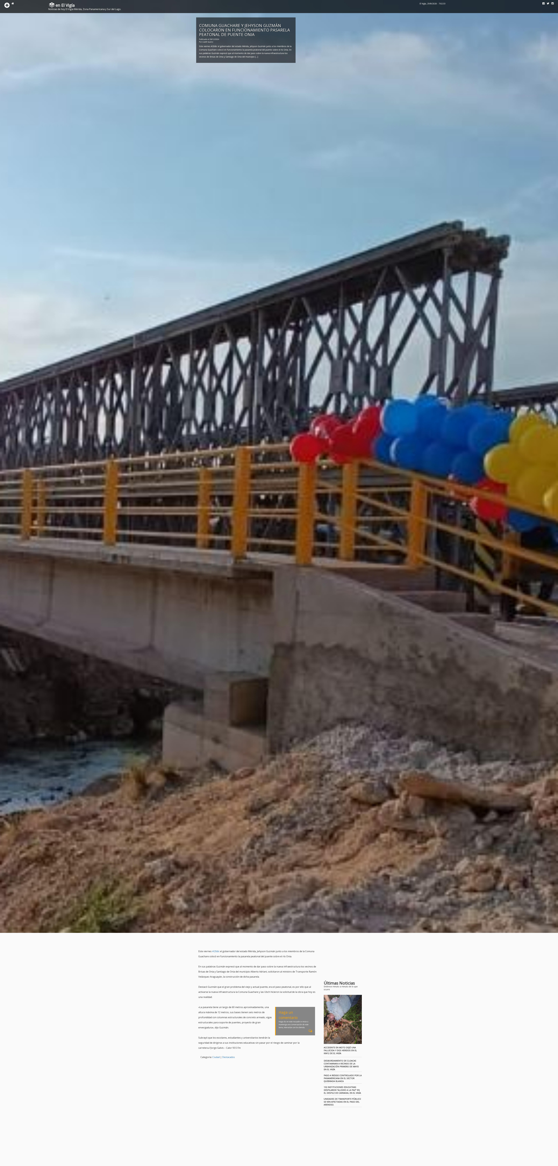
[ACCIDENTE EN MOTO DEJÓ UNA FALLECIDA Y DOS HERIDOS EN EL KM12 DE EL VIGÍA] (343, 1019)
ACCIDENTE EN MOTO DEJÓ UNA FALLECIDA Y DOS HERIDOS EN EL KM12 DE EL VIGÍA (340, 1050)
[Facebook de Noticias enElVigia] (542, 3)
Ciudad (216, 1057)
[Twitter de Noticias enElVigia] (547, 3)
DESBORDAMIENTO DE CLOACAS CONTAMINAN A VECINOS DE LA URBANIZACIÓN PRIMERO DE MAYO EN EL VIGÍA (341, 1065)
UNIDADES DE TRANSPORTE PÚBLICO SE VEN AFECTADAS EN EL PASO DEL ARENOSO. (342, 1101)
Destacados (228, 1057)
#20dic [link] (215, 951)
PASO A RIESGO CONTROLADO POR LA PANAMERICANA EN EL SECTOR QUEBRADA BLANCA (343, 1078)
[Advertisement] (251, 941)
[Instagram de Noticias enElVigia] (551, 3)
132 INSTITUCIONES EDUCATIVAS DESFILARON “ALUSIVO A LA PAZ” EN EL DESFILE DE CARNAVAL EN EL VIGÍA (342, 1090)
